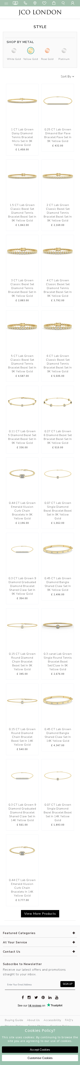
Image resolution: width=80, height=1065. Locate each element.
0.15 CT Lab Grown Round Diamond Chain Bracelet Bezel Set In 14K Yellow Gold (22, 737)
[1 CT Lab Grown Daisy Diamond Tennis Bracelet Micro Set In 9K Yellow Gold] (22, 100)
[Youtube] (56, 997)
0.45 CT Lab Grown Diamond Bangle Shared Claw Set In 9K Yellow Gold (57, 584)
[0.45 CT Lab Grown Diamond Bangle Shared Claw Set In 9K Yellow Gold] (58, 549)
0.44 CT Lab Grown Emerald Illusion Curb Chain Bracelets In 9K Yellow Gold (22, 510)
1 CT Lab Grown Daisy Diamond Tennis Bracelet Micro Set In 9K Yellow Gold (22, 137)
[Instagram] (29, 997)
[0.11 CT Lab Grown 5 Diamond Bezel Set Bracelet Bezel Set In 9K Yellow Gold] (22, 402)
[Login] (73, 3)
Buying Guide (14, 1020)
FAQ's (69, 1020)
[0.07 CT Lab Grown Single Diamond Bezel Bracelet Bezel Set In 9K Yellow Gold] (58, 473)
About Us (33, 1020)
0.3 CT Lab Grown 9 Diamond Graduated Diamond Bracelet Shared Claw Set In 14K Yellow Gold (22, 812)
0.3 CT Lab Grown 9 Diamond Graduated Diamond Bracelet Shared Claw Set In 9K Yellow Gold (22, 586)
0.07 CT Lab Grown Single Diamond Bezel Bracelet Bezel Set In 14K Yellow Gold (58, 812)
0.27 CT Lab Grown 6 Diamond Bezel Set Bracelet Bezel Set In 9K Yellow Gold (58, 437)
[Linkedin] (50, 997)
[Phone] (26, 3)
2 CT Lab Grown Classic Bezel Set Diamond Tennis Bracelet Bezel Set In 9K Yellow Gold (58, 212)
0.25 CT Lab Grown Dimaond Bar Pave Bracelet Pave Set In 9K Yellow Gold (57, 135)
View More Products (40, 914)
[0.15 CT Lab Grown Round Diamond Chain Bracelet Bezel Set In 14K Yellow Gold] (22, 700)
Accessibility (52, 1020)
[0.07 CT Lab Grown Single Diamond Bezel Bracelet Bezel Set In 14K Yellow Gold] (58, 775)
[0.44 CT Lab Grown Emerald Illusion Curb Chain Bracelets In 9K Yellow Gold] (22, 473)
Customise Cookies (40, 1058)
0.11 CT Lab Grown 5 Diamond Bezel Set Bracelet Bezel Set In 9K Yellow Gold (22, 437)
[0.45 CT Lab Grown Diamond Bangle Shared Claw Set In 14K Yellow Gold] (58, 700)
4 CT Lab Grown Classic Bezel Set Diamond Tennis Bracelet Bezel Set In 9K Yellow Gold (58, 288)
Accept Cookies (40, 1049)
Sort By (66, 76)
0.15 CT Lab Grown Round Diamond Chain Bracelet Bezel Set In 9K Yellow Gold (22, 661)
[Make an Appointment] (16, 3)
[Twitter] (36, 997)
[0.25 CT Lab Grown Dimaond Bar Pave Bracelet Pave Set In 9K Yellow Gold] (58, 100)
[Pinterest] (43, 997)
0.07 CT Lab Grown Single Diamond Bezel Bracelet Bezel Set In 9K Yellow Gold (58, 510)
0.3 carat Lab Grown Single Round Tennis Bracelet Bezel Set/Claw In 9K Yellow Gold (58, 661)
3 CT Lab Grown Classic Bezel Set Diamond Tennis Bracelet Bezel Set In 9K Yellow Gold (22, 288)
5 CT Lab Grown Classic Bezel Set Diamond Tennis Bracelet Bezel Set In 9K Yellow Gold (22, 363)
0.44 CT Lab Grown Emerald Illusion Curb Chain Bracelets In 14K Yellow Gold (22, 887)
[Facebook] (23, 997)
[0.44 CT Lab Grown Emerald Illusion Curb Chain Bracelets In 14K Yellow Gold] (22, 851)
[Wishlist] (45, 3)
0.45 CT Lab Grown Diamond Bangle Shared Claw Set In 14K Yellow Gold (57, 735)
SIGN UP (67, 984)
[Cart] (54, 3)
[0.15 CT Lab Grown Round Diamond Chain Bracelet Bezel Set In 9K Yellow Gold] (22, 624)
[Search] (63, 3)
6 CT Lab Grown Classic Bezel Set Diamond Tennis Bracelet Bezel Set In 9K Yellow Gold (58, 363)
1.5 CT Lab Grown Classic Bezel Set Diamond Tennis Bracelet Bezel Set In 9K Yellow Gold (22, 212)
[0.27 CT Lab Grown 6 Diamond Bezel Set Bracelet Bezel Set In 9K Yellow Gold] (58, 402)
